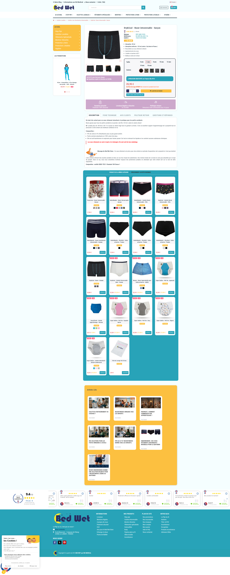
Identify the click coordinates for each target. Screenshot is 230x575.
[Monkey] (122, 208)
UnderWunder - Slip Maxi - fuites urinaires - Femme (165, 241)
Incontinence (128, 537)
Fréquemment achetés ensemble (141, 172)
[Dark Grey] (97, 286)
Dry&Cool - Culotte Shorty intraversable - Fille (165, 201)
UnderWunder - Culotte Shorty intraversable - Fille (142, 201)
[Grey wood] (99, 368)
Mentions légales (102, 519)
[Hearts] (163, 208)
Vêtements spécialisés (131, 524)
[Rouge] (117, 208)
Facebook (55, 542)
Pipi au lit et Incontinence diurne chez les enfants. (124, 442)
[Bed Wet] (63, 7)
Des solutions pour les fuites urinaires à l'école (97, 442)
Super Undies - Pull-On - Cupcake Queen (119, 321)
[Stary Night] (165, 208)
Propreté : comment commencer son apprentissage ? (148, 413)
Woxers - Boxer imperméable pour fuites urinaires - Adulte (142, 281)
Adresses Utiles (166, 532)
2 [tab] (67, 91)
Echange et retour (102, 532)
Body (126, 530)
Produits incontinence (168, 530)
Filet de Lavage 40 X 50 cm (119, 360)
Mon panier (146, 527)
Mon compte (147, 524)
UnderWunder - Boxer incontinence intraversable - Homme (96, 241)
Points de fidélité (102, 535)
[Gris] (119, 208)
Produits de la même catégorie (118, 172)
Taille (128, 62)
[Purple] (167, 208)
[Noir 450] (119, 248)
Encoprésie (164, 527)
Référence (127, 36)
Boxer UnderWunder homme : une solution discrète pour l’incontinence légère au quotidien (98, 472)
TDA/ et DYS (165, 522)
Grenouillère (128, 527)
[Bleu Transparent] (141, 288)
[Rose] (142, 208)
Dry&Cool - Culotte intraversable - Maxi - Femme (119, 281)
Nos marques (147, 522)
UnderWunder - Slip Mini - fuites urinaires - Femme (119, 241)
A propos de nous (102, 522)
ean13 (126, 38)
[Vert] (96, 328)
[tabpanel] (67, 74)
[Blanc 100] (141, 248)
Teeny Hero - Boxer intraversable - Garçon (96, 201)
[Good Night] (94, 208)
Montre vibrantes (129, 522)
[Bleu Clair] (94, 328)
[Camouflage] (124, 208)
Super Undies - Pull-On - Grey (142, 320)
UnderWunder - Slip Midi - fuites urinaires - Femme (142, 241)
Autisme (163, 519)
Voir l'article (92, 417)
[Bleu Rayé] (99, 248)
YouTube (64, 542)
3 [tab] (69, 91)
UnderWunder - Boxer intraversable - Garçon (119, 201)
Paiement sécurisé (102, 524)
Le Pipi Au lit (165, 517)
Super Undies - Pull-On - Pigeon (165, 320)
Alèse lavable (128, 535)
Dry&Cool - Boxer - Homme (96, 280)
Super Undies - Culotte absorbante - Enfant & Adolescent (96, 361)
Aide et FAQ (146, 530)
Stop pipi (127, 517)
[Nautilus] (96, 208)
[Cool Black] (95, 286)
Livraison (100, 517)
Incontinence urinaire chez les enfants (124, 412)
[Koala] (99, 208)
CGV (98, 527)
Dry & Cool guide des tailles (135, 94)
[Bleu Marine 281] (115, 208)
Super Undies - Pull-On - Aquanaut (165, 280)
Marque (126, 34)
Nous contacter (90, 2)
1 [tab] (64, 91)
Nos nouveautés (148, 519)
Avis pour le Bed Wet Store (105, 530)
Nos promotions (148, 517)
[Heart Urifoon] (144, 208)
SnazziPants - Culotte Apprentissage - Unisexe (96, 321)
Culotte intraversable (130, 519)
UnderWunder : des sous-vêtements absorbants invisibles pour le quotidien (150, 442)
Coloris (128, 70)
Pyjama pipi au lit (129, 532)
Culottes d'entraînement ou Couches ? (98, 412)
